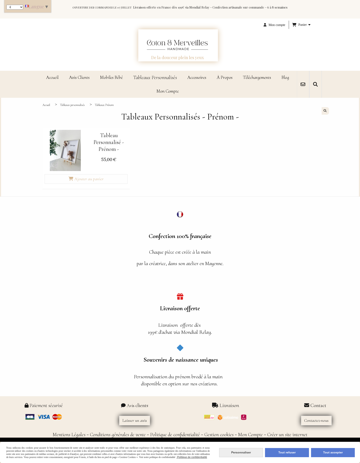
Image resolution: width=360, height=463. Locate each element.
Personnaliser (241, 452)
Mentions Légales (69, 435)
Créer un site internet (287, 435)
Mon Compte (250, 435)
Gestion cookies (219, 435)
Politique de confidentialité (175, 435)
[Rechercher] (315, 84)
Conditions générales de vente (118, 435)
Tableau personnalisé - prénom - (109, 142)
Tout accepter (333, 452)
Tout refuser (287, 452)
